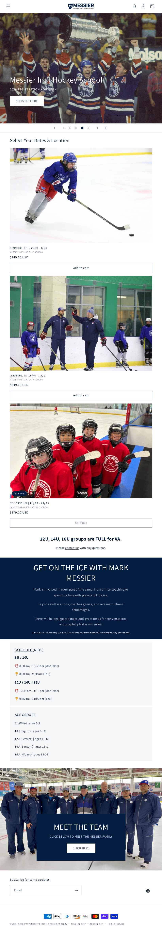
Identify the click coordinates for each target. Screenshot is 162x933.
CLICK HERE (81, 848)
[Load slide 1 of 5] (64, 128)
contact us (72, 548)
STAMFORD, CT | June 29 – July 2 (29, 248)
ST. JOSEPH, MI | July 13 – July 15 (29, 503)
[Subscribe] (76, 890)
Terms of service (115, 923)
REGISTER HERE (27, 101)
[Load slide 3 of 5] (76, 128)
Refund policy (96, 923)
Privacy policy (78, 923)
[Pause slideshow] (107, 128)
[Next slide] (97, 128)
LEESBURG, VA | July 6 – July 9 (27, 375)
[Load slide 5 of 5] (88, 128)
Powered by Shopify (57, 923)
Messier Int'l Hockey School (32, 923)
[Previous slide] (54, 128)
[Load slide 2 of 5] (70, 128)
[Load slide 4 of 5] (82, 128)
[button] (8, 6)
